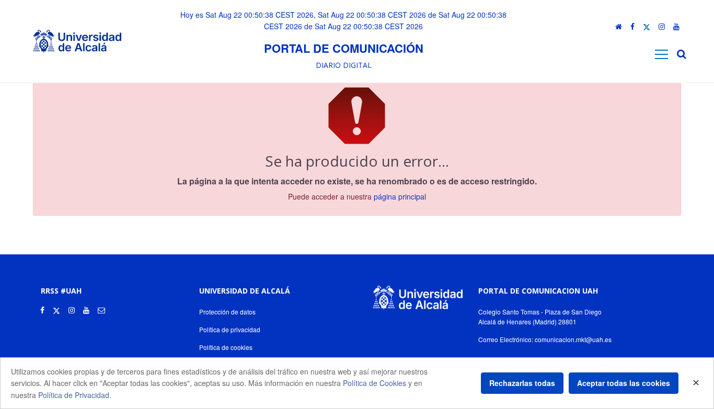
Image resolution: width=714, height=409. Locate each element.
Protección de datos (227, 311)
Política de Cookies (374, 383)
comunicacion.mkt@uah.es (573, 339)
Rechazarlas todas (522, 383)
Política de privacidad (229, 329)
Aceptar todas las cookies (623, 383)
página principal (400, 196)
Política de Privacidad (73, 395)
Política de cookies (225, 347)
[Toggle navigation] (661, 54)
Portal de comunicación (343, 48)
